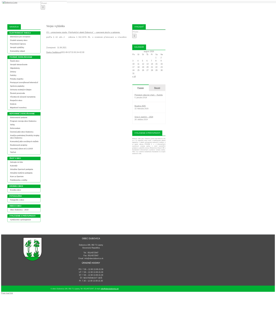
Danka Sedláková (53, 52)
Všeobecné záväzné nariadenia (23, 97)
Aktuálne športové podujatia (21, 169)
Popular (140, 88)
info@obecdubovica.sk (110, 289)
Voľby (12, 125)
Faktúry (13, 75)
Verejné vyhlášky (17, 48)
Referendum (15, 128)
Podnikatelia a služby (18, 180)
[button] (153, 12)
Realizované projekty (18, 145)
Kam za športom (17, 177)
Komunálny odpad (17, 51)
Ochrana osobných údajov (20, 90)
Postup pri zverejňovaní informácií (24, 83)
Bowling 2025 (140, 106)
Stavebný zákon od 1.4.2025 (21, 149)
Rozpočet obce (16, 100)
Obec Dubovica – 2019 (19, 210)
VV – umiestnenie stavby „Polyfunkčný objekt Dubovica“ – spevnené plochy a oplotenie (83, 32)
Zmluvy (13, 72)
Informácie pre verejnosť (20, 37)
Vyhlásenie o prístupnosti (20, 220)
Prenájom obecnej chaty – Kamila (149, 95)
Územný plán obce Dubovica (21, 132)
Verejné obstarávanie (18, 65)
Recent (157, 88)
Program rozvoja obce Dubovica (23, 121)
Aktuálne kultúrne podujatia (21, 173)
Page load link (7, 293)
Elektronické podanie (18, 118)
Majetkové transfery (18, 108)
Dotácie (13, 104)
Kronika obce (15, 190)
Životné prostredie (17, 93)
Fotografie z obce (17, 200)
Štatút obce (14, 61)
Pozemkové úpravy (18, 44)
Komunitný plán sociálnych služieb (24, 142)
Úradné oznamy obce (18, 40)
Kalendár (14, 166)
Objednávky (15, 68)
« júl (134, 76)
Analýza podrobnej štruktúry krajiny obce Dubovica (24, 136)
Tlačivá (13, 152)
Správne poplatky (17, 86)
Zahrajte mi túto (16, 162)
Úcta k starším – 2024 (144, 117)
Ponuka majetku (16, 79)
